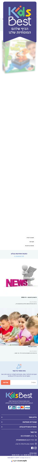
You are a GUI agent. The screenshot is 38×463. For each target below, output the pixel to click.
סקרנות (31, 242)
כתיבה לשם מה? (32, 346)
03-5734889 (25, 436)
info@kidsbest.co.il (23, 440)
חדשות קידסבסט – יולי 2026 (29, 297)
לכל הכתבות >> (19, 256)
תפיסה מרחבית (29, 246)
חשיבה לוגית (30, 237)
